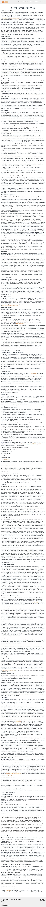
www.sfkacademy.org (14, 18)
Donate (24, 1)
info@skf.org (19, 184)
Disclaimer (3, 904)
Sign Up (43, 1)
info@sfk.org (33, 373)
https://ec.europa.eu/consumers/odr (13, 773)
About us (2, 901)
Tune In (28, 1)
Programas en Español (34, 1)
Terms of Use (42, 899)
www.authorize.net (19, 323)
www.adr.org (18, 721)
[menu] (31, 1)
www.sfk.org (5, 18)
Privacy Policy (42, 900)
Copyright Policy (4, 902)
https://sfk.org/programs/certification (10, 305)
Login (40, 1)
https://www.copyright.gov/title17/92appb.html (31, 443)
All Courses (20, 1)
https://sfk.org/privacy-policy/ (32, 61)
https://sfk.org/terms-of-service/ (8, 670)
